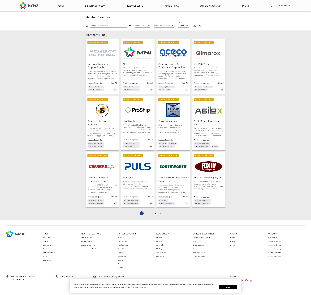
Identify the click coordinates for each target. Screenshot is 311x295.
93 (169, 213)
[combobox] (142, 26)
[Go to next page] (174, 213)
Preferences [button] (142, 287)
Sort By (180, 22)
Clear (195, 26)
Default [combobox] (181, 25)
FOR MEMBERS (283, 5)
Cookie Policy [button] (93, 287)
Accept (228, 287)
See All (114, 83)
